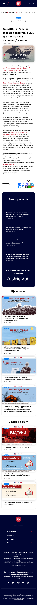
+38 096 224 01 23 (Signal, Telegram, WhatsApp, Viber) (18, 559)
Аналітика (11, 535)
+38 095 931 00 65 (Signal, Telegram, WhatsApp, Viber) (18, 577)
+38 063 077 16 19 (18, 556)
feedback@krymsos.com (18, 566)
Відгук (10, 543)
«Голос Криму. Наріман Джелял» (14, 83)
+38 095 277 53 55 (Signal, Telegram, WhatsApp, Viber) (18, 563)
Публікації (11, 531)
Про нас (10, 539)
